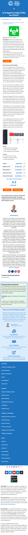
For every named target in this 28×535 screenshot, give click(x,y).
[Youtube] (18, 271)
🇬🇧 (7, 467)
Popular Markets (5, 398)
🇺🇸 (9, 467)
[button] (14, 8)
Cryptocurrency (5, 408)
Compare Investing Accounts (8, 367)
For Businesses (5, 454)
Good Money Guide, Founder (16, 325)
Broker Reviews (5, 395)
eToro (19, 19)
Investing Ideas (5, 380)
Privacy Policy (4, 461)
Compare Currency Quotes (7, 430)
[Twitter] (12, 271)
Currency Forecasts (6, 426)
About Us (3, 441)
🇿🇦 (16, 467)
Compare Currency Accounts (8, 416)
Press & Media (4, 451)
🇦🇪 (11, 467)
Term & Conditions (5, 458)
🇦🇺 (14, 467)
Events (3, 377)
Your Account (4, 444)
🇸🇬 (20, 467)
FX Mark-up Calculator (6, 433)
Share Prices (4, 383)
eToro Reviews (17, 189)
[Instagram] (15, 271)
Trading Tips (4, 405)
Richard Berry (14, 324)
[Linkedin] (9, 271)
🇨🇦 (18, 467)
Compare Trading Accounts (8, 391)
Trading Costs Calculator (7, 401)
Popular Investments (6, 373)
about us (9, 502)
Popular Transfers (5, 423)
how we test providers (10, 504)
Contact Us (4, 448)
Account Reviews (5, 370)
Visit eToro (7, 61)
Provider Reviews (5, 420)
